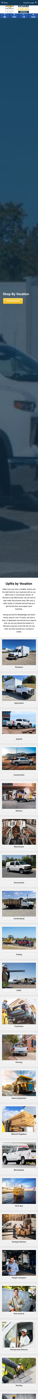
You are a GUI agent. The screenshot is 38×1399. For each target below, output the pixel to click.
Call (24, 17)
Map (4, 17)
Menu (6, 3)
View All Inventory (13, 301)
